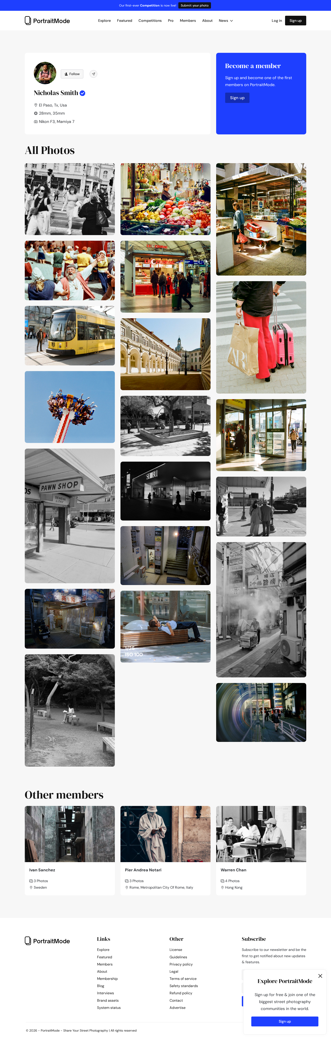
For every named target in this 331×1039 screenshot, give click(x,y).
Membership (107, 978)
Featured (124, 20)
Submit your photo (195, 5)
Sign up (296, 20)
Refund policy (181, 993)
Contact (176, 1000)
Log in (277, 20)
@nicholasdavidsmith (93, 168)
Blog (100, 985)
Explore (104, 20)
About (207, 20)
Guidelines (178, 957)
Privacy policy (181, 964)
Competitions (150, 20)
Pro (171, 20)
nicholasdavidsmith (190, 400)
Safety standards (184, 985)
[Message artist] (93, 74)
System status (109, 1007)
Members (188, 20)
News (224, 20)
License (176, 949)
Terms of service (183, 978)
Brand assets (108, 1000)
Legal (174, 971)
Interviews (105, 993)
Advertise (178, 1007)
